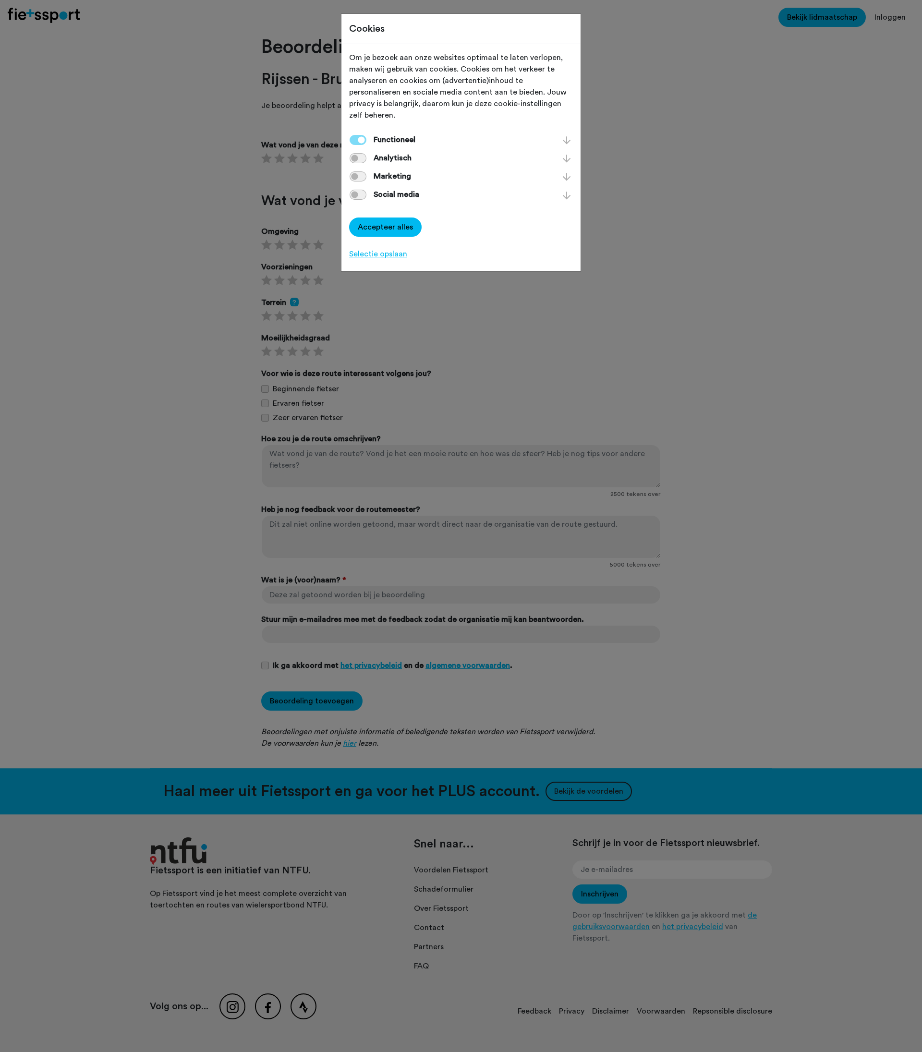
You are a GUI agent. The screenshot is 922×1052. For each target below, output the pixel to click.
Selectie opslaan (378, 254)
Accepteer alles (385, 227)
